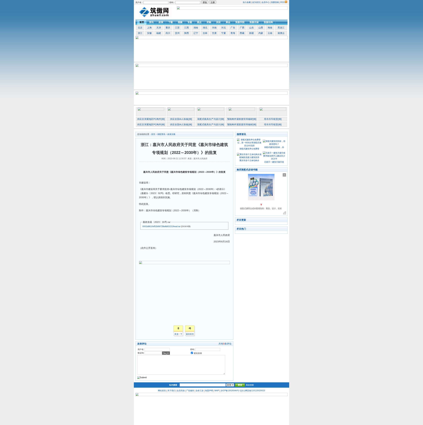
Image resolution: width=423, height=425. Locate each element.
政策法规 (171, 134)
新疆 (251, 33)
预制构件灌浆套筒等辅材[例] (241, 119)
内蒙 (260, 33)
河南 (214, 27)
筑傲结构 (268, 22)
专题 (189, 22)
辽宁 (195, 33)
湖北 (205, 27)
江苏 (177, 27)
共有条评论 (225, 343)
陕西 (186, 33)
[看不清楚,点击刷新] (166, 353)
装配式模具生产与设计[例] (210, 119)
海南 (270, 27)
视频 (180, 22)
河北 (223, 27)
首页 (141, 22)
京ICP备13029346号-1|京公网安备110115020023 (242, 390)
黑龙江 (281, 27)
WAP (216, 390)
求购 (209, 22)
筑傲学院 (240, 22)
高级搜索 (250, 385)
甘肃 (214, 33)
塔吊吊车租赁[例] (273, 119)
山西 (260, 27)
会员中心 (265, 2)
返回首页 (190, 334)
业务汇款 (200, 390)
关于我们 (171, 390)
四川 (168, 33)
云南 (270, 33)
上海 (149, 27)
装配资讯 (161, 134)
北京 (140, 27)
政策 (161, 22)
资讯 (151, 22)
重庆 (168, 27)
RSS (282, 2)
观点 (199, 22)
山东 (251, 27)
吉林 (205, 33)
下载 (170, 22)
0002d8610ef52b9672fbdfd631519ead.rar (161, 226)
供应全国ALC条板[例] (181, 119)
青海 (233, 33)
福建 (158, 33)
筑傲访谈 (254, 22)
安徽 (149, 33)
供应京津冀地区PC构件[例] (151, 119)
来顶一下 (178, 334)
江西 (186, 27)
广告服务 (190, 390)
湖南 (195, 27)
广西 (242, 27)
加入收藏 (247, 2)
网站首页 (162, 390)
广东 (233, 27)
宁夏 (223, 33)
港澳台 (281, 33)
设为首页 (256, 2)
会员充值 (181, 390)
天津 (158, 27)
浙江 (140, 33)
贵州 (177, 33)
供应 (218, 22)
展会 (228, 22)
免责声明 (209, 390)
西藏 (242, 33)
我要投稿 (275, 2)
